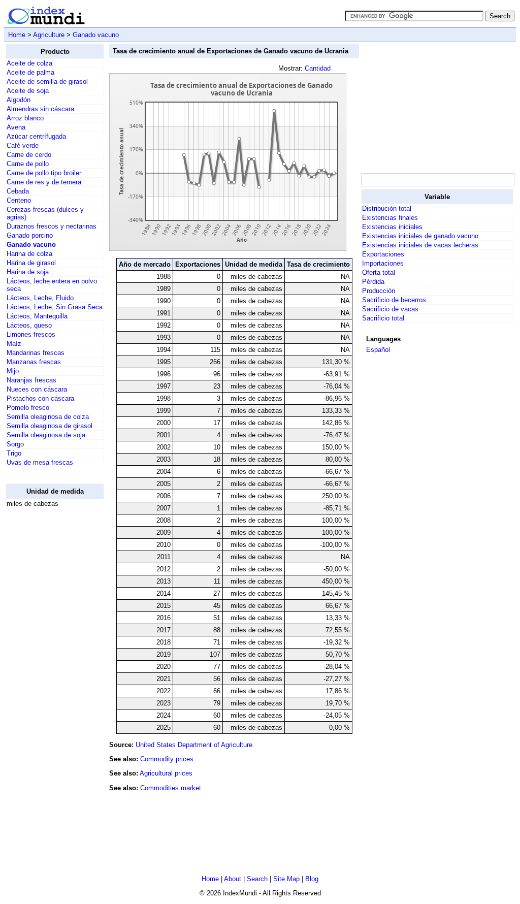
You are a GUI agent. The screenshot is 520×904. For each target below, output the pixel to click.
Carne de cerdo (29, 154)
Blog (311, 879)
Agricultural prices (166, 773)
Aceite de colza (29, 63)
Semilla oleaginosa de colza (48, 417)
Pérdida (373, 281)
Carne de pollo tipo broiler (44, 173)
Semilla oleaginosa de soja (46, 435)
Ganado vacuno (96, 35)
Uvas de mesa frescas (40, 462)
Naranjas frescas (31, 380)
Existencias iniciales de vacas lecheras (420, 245)
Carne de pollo (28, 164)
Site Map (286, 879)
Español (378, 349)
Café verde (23, 145)
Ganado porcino (30, 235)
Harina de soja (28, 272)
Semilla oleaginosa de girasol (49, 426)
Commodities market (170, 788)
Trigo (14, 453)
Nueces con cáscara (37, 389)
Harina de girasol (31, 263)
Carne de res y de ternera (44, 182)
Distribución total (386, 208)
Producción (378, 291)
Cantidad (318, 68)
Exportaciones (383, 254)
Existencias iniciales (392, 227)
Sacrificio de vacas (390, 309)
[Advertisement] (46, 668)
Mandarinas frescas (35, 353)
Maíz (14, 343)
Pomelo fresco (28, 407)
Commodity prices (166, 759)
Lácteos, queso (29, 325)
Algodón (18, 100)
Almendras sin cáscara (40, 109)
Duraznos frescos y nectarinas (51, 226)
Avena (16, 127)
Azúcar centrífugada (36, 136)
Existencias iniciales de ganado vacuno (420, 236)
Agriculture (48, 35)
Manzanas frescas (34, 362)
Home (16, 35)
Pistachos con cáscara (40, 398)
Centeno (19, 200)
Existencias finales (390, 217)
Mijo (13, 371)
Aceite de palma (30, 72)
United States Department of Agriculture (194, 745)
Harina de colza (29, 253)
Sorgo (15, 444)
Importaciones (383, 263)
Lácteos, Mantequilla (37, 316)
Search (257, 879)
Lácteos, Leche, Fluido (40, 298)
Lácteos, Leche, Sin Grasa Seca (55, 307)
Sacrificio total (383, 318)
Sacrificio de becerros (394, 300)
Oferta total (378, 272)
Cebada (18, 191)
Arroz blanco (25, 118)
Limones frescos (31, 334)
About (232, 879)
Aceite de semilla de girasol (47, 81)
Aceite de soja (28, 90)
